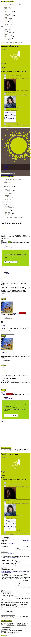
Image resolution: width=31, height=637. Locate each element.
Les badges (6, 5)
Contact (6, 167)
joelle (6, 14)
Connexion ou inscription (7, 175)
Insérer (2, 635)
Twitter (17, 581)
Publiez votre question (6, 620)
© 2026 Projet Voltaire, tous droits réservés (11, 42)
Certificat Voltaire (21, 450)
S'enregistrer (11, 543)
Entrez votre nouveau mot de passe (9, 565)
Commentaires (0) (8, 247)
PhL (6, 21)
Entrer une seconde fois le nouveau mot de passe (13, 596)
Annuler (3, 300)
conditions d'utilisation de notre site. (12, 557)
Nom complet (4, 574)
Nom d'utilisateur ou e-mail (8, 538)
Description (3, 590)
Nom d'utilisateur (5, 546)
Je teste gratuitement (10, 262)
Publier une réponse (5, 447)
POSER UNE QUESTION (7, 1)
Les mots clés (7, 8)
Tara (6, 17)
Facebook (25, 580)
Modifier (3, 299)
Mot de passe (4, 540)
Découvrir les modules (11, 415)
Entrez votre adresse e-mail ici (8, 560)
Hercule (3, 325)
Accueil (3, 219)
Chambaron (8, 18)
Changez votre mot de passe (22, 571)
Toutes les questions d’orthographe (12, 4)
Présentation (7, 164)
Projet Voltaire (10, 450)
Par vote (6, 272)
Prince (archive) (9, 15)
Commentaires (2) (8, 318)
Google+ (18, 583)
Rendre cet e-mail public (24, 587)
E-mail (26, 546)
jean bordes (8, 22)
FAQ (5, 166)
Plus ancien (7, 273)
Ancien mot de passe (6, 593)
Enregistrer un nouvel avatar (8, 571)
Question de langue (5, 243)
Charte (5, 169)
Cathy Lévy (8, 24)
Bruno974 (7, 39)
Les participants (8, 7)
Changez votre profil (6, 572)
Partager (6, 246)
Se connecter (11, 553)
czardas (7, 20)
